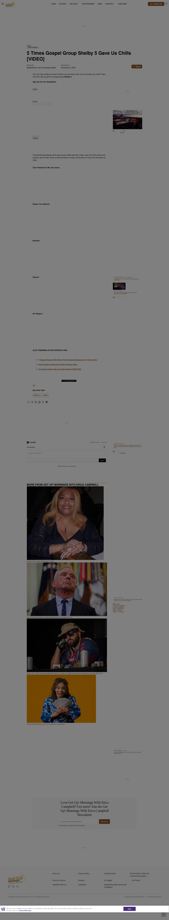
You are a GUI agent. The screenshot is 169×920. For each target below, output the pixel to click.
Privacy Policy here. (25, 910)
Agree (129, 909)
